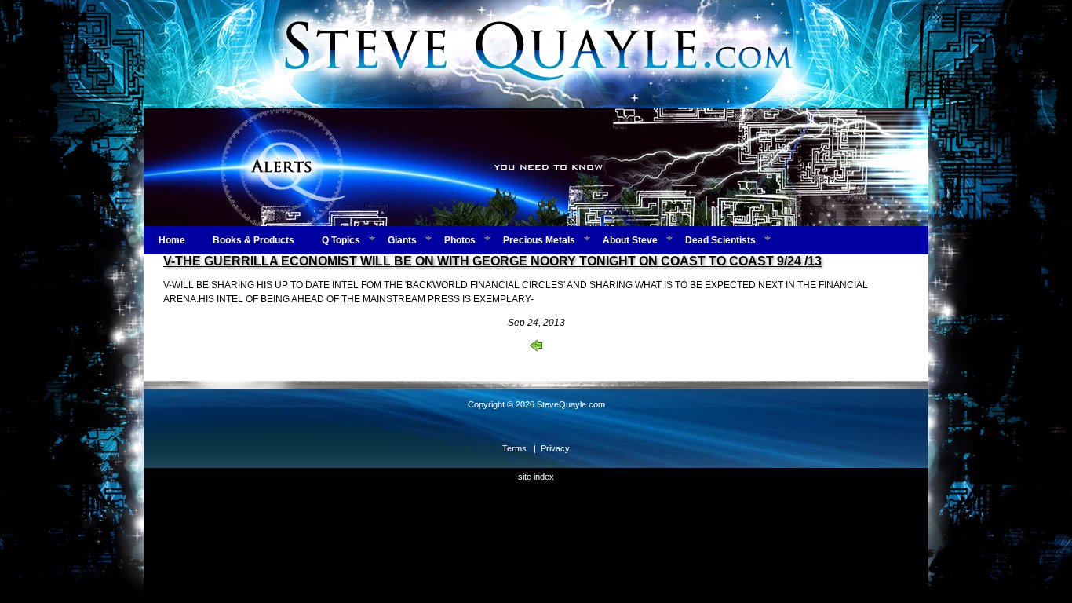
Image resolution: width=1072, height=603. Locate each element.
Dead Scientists (720, 240)
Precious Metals (539, 240)
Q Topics (341, 240)
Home (172, 240)
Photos (460, 240)
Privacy (555, 448)
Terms (514, 448)
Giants (402, 240)
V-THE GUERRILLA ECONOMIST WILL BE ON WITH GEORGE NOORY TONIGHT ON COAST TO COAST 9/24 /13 (492, 261)
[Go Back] (536, 348)
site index (536, 476)
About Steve (630, 240)
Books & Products (253, 240)
